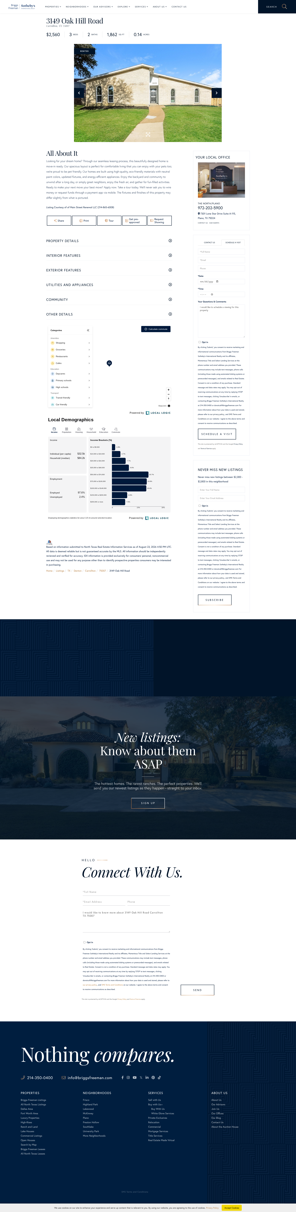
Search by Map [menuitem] (29, 1144)
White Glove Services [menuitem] (162, 1113)
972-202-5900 (210, 207)
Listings (60, 570)
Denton (78, 570)
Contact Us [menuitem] (179, 6)
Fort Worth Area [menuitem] (29, 1113)
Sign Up (148, 803)
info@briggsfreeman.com (90, 1077)
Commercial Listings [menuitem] (31, 1135)
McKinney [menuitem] (88, 1113)
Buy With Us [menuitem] (157, 1109)
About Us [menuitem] (159, 6)
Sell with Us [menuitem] (154, 1100)
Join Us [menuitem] (215, 1109)
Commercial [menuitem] (154, 1126)
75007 (102, 570)
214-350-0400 (40, 1077)
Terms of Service (206, 448)
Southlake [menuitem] (88, 1126)
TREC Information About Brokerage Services (68, 1179)
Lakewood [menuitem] (88, 1109)
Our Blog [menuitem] (216, 1117)
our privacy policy (217, 414)
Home (49, 570)
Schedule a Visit (233, 242)
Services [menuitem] (140, 6)
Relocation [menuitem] (153, 1122)
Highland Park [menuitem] (90, 1104)
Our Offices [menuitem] (217, 1113)
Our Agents (214, 223)
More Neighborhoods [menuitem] (94, 1135)
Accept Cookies (231, 1207)
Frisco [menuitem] (86, 1100)
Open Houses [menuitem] (28, 1140)
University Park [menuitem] (91, 1131)
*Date (201, 275)
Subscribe (215, 600)
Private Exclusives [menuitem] (157, 1117)
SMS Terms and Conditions (112, 985)
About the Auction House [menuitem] (224, 1126)
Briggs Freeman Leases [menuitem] (33, 1149)
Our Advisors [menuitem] (102, 6)
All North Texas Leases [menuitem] (33, 1153)
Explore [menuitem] (123, 6)
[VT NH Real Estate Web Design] (263, 1194)
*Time (201, 288)
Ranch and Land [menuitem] (29, 1126)
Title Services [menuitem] (155, 1135)
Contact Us (203, 223)
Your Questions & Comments (212, 301)
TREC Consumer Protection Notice (34, 1179)
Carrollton (90, 570)
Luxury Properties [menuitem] (30, 1117)
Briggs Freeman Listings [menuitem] (33, 1100)
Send (197, 990)
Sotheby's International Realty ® (31, 1171)
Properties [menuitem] (52, 6)
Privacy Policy (238, 444)
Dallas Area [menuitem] (27, 1109)
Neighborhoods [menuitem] (76, 6)
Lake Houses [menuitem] (27, 1131)
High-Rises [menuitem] (26, 1122)
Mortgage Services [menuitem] (158, 1131)
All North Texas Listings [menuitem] (33, 1104)
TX (69, 570)
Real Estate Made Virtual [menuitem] (161, 1140)
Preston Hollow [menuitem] (91, 1122)
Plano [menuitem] (86, 1117)
